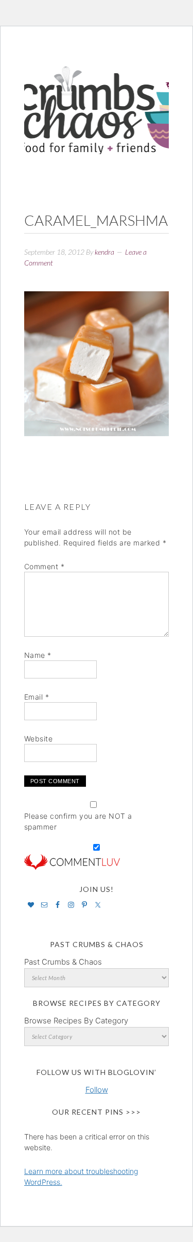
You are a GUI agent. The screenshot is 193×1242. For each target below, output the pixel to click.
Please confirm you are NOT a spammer (78, 821)
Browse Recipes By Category (76, 1020)
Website (38, 738)
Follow (96, 1090)
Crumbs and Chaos (96, 99)
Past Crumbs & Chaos (63, 962)
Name (37, 655)
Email (36, 696)
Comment (44, 566)
